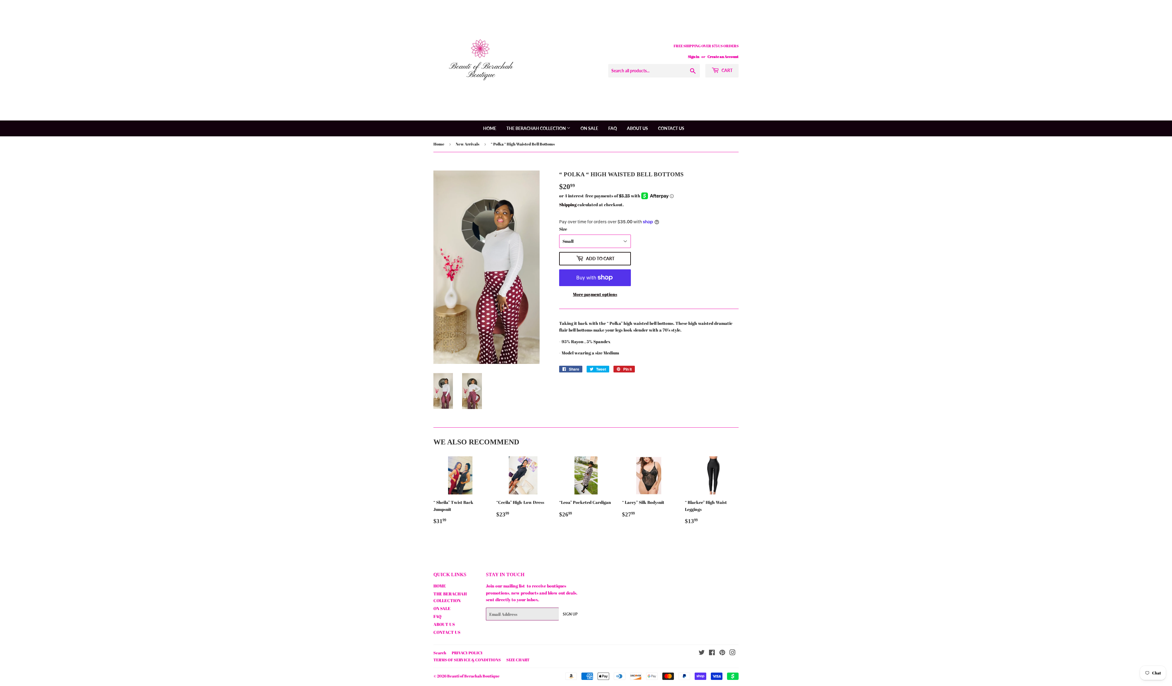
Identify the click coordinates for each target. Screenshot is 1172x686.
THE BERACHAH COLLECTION (536, 128)
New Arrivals (467, 144)
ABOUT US (637, 128)
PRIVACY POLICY (467, 652)
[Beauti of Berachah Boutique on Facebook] (712, 653)
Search (439, 652)
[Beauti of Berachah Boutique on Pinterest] (722, 653)
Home (438, 144)
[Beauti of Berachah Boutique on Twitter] (702, 653)
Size (563, 229)
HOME (489, 128)
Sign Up (570, 614)
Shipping (568, 204)
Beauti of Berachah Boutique (473, 676)
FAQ (612, 128)
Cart (727, 70)
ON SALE (589, 128)
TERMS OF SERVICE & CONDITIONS (467, 660)
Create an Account (723, 56)
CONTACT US (671, 128)
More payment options (595, 294)
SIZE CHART (518, 660)
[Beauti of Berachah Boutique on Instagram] (732, 653)
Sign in (693, 56)
